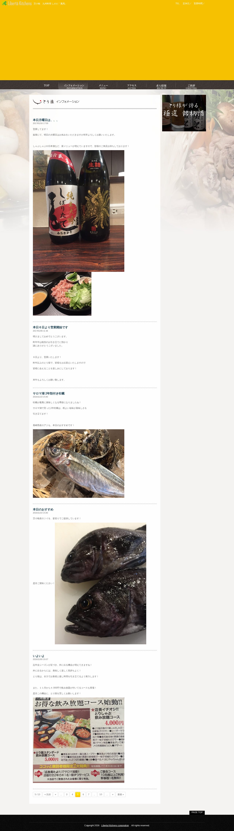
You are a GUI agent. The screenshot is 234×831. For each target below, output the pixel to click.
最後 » (121, 794)
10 (100, 794)
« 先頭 (47, 794)
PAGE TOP (197, 812)
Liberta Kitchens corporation (115, 825)
